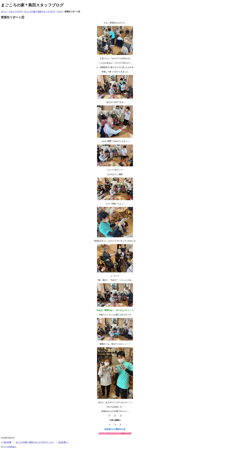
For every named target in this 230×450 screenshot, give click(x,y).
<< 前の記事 (6, 442)
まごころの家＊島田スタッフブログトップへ (35, 442)
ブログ (60, 12)
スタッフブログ (15, 12)
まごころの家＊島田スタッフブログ (39, 12)
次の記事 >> (63, 442)
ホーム (4, 12)
